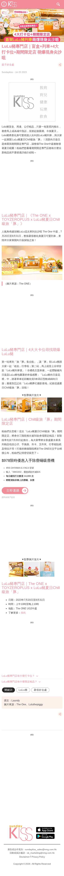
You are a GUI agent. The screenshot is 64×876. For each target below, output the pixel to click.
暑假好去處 (40, 690)
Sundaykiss (7, 72)
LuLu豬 (23, 690)
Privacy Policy (38, 857)
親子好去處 (8, 64)
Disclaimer (24, 857)
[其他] (60, 66)
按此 (23, 612)
